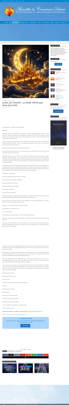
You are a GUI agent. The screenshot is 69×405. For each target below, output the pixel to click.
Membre (57, 22)
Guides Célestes (18, 1)
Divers (39, 22)
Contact (23, 1)
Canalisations (15, 22)
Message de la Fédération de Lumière (10, 368)
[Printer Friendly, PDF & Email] (25, 349)
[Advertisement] (34, 32)
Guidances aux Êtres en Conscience (59, 96)
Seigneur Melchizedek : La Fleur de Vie (60, 79)
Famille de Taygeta (28, 366)
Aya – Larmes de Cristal (60, 84)
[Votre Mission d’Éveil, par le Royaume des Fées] (53, 89)
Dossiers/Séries (33, 22)
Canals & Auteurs (11, 1)
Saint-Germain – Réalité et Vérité (61, 73)
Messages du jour (24, 22)
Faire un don (25, 325)
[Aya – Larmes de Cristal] (53, 84)
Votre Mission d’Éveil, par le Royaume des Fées (61, 90)
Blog (10, 22)
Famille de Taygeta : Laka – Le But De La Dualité (25, 368)
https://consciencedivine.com (36, 311)
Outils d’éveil (45, 22)
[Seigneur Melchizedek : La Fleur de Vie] (53, 78)
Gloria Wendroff (18, 351)
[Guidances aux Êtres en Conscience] (53, 95)
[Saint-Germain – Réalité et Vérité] (53, 72)
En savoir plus (58, 64)
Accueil (6, 22)
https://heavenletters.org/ (8, 308)
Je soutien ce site (58, 111)
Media (52, 22)
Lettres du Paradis (10, 100)
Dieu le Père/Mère (11, 351)
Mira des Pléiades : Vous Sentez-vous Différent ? (41, 368)
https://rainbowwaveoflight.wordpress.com (16, 314)
